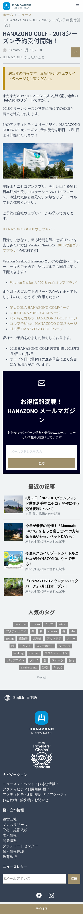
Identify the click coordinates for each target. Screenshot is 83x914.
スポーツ (57, 660)
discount (34, 653)
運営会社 (10, 819)
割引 (45, 667)
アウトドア (54, 638)
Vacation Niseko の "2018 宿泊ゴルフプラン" (43, 282)
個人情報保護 (13, 851)
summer (52, 631)
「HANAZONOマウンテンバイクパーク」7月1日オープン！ (51, 583)
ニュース (25, 15)
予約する (41, 909)
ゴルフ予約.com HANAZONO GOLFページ (43, 323)
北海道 (37, 638)
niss (73, 631)
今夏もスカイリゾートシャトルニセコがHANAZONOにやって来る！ (52, 558)
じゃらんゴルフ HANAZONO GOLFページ (43, 318)
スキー (71, 638)
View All (41, 677)
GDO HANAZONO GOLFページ (35, 313)
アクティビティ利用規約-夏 (24, 789)
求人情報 (10, 835)
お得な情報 (46, 784)
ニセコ (49, 624)
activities (64, 646)
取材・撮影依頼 (15, 830)
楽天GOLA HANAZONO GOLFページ (39, 307)
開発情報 (10, 841)
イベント (25, 646)
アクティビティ (16, 631)
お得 (71, 660)
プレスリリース (15, 825)
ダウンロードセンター (20, 846)
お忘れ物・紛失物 (17, 800)
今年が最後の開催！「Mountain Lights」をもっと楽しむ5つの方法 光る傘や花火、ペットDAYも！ (52, 531)
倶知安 (23, 638)
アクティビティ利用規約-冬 (24, 794)
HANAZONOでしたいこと (24, 57)
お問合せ (41, 800)
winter (63, 624)
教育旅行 (10, 857)
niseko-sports (29, 667)
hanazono (21, 624)
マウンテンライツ (56, 653)
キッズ (57, 667)
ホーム (8, 15)
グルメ (34, 660)
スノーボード (45, 646)
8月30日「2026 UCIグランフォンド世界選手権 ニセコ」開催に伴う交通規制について (52, 503)
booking (19, 653)
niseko (36, 624)
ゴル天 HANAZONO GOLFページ (36, 329)
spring (10, 638)
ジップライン (15, 660)
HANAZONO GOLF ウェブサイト (29, 229)
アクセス (57, 794)
